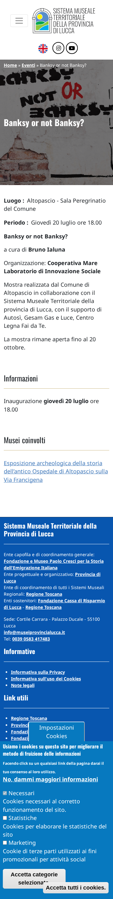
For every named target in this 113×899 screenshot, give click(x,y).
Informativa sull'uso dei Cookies (46, 679)
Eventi (28, 65)
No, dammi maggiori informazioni (50, 779)
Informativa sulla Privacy (38, 672)
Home (10, 65)
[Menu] (19, 20)
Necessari (21, 793)
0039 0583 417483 (31, 639)
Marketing (22, 842)
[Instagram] (58, 48)
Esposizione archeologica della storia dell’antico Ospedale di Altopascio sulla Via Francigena (56, 471)
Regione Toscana (44, 594)
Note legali (23, 685)
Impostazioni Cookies (56, 732)
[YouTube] (71, 48)
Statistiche (22, 818)
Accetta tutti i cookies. (76, 888)
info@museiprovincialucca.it (34, 632)
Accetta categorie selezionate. (34, 878)
